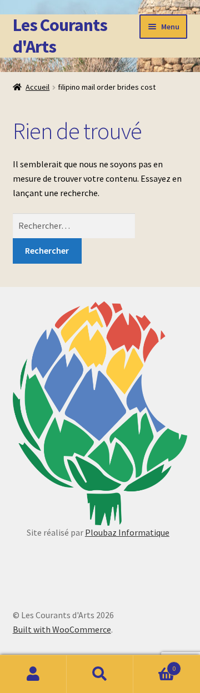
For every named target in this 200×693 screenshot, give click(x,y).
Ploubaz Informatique (127, 532)
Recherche (100, 674)
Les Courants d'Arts (60, 36)
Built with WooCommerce (62, 629)
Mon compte (33, 674)
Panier (154, 664)
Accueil (37, 87)
